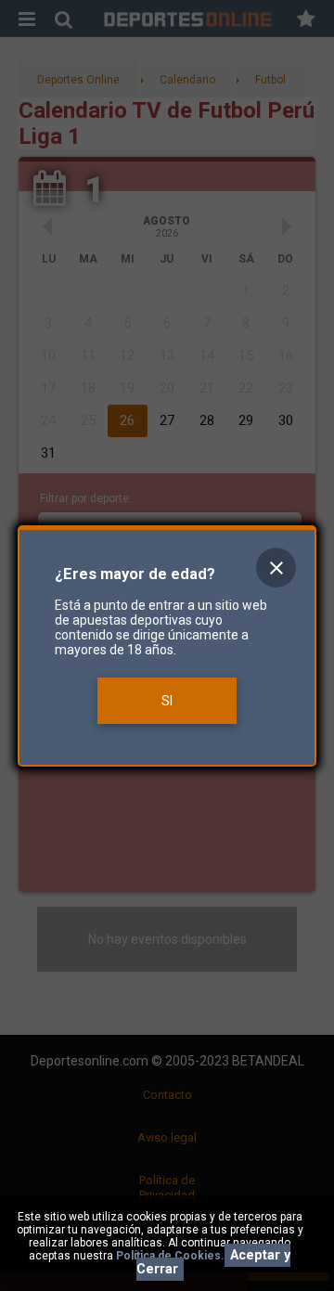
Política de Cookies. (170, 1255)
